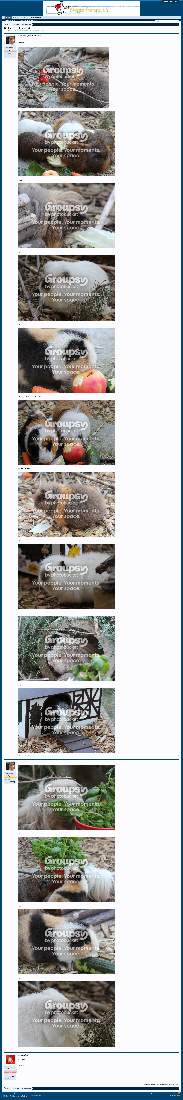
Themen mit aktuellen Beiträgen (27, 20)
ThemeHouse (24, 1096)
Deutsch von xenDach (38, 1095)
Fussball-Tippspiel (36, 17)
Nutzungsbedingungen (175, 1095)
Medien (15, 17)
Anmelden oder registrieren (170, 1)
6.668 (14, 1078)
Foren (8, 17)
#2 (178, 1048)
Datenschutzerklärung (142, 1093)
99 (14, 56)
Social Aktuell (6, 1093)
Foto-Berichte (19, 30)
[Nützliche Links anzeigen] (177, 24)
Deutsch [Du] (13, 1093)
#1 (178, 755)
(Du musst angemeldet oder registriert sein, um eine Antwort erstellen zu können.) (160, 1084)
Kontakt (160, 1093)
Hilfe (164, 1093)
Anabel (7, 1067)
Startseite (168, 1093)
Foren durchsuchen (10, 20)
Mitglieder (24, 17)
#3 (178, 1065)
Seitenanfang (174, 1093)
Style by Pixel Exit (7, 1097)
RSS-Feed (179, 1093)
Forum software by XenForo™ (16, 1095)
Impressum (133, 1093)
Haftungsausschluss (153, 1093)
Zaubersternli (35, 30)
